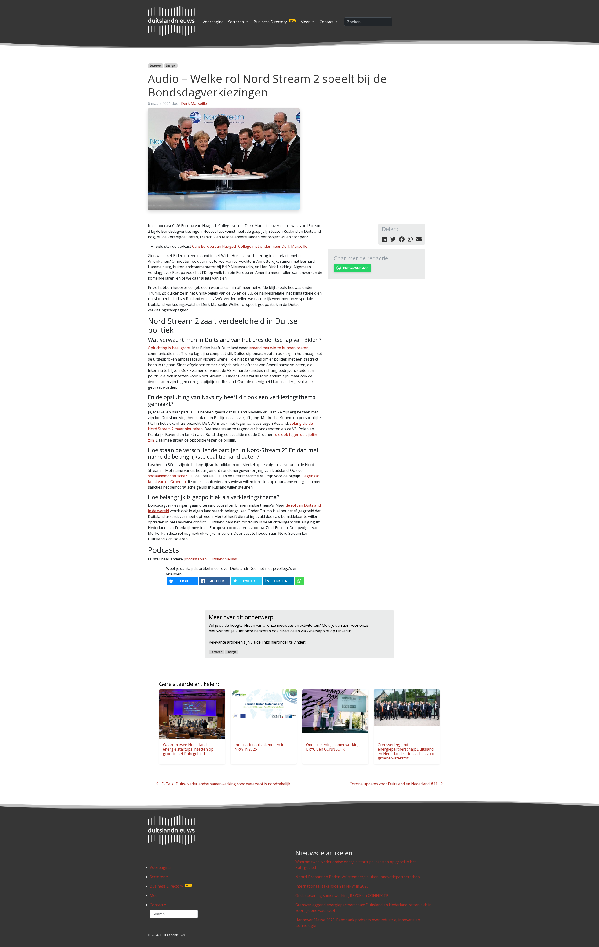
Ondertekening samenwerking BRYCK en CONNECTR (333, 747)
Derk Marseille (194, 103)
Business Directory (274, 21)
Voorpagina (213, 21)
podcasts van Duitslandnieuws (210, 559)
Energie (171, 66)
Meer (305, 21)
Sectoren (236, 21)
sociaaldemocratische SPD (171, 476)
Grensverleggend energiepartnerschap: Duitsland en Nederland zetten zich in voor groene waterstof (406, 751)
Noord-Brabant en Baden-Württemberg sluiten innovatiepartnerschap (357, 876)
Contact (326, 21)
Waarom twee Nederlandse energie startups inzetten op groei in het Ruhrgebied (188, 749)
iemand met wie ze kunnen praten (278, 347)
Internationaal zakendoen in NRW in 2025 (259, 747)
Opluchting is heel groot (169, 347)
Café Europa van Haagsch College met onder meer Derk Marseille (249, 246)
